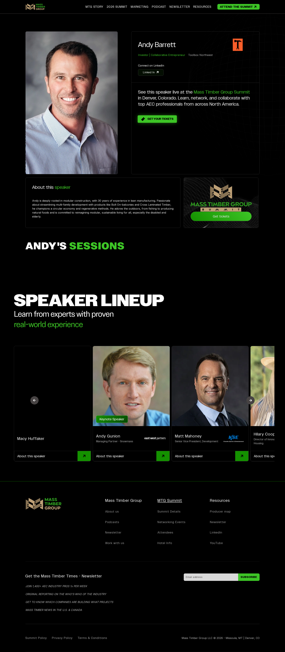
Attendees (165, 532)
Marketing (140, 7)
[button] (117, 7)
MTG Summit (170, 500)
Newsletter (113, 532)
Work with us (114, 543)
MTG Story (94, 7)
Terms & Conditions (92, 638)
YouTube (216, 543)
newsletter (180, 7)
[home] (35, 7)
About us (112, 511)
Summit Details (169, 511)
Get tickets (221, 216)
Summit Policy (36, 638)
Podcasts (112, 522)
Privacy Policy (62, 638)
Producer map (220, 511)
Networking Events (172, 522)
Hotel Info (165, 543)
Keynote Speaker (112, 419)
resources (202, 7)
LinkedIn (216, 532)
